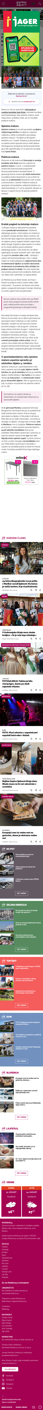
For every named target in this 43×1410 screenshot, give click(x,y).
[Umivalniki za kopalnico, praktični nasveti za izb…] (7, 1038)
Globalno (5, 1261)
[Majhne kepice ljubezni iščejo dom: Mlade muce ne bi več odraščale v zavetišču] (21, 758)
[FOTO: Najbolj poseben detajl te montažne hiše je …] (7, 1026)
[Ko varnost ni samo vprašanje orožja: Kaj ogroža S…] (7, 914)
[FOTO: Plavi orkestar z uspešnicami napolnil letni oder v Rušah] (21, 709)
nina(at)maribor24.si (9, 1363)
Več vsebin (21, 893)
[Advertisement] (21, 506)
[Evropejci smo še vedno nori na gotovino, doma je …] (7, 1082)
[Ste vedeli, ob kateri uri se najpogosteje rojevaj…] (7, 1150)
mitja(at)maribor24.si (18, 1301)
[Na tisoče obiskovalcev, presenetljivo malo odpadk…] (7, 939)
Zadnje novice (6, 1407)
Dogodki (5, 1277)
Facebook (9, 1376)
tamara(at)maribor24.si (10, 1347)
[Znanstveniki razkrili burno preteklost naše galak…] (7, 1138)
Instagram (10, 1384)
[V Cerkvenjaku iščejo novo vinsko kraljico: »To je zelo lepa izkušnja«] (21, 609)
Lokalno (5, 1247)
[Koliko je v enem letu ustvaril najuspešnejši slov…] (7, 1094)
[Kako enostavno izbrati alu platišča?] (7, 870)
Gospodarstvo (7, 1258)
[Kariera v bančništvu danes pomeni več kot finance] (7, 982)
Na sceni (5, 1263)
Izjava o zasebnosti (9, 1402)
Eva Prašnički (7, 1326)
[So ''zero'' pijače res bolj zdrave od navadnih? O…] (7, 1162)
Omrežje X (10, 1380)
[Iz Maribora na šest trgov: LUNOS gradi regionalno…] (7, 970)
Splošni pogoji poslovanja (11, 1399)
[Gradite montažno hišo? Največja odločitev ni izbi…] (7, 1051)
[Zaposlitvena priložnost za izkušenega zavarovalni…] (7, 995)
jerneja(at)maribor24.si (10, 1355)
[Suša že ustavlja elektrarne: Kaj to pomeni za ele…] (7, 926)
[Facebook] (36, 590)
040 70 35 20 (26, 1347)
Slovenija (5, 1249)
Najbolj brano (21, 1407)
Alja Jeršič (5, 1331)
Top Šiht (5, 1274)
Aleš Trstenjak (7, 1328)
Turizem (5, 1269)
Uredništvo (6, 1306)
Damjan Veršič (7, 1317)
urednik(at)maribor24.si (10, 1293)
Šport (4, 1255)
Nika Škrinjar (6, 1323)
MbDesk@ (5, 1309)
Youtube (9, 1388)
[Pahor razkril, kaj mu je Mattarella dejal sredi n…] (7, 1107)
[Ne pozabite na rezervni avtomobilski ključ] (7, 858)
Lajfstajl (5, 1266)
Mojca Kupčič (7, 1320)
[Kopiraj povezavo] (40, 590)
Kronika (4, 1252)
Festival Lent (6, 1272)
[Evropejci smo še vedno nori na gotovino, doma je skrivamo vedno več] (21, 810)
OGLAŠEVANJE (10, 1369)
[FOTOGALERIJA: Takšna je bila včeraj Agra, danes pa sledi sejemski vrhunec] (21, 658)
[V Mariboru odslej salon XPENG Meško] (7, 883)
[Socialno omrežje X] (31, 590)
